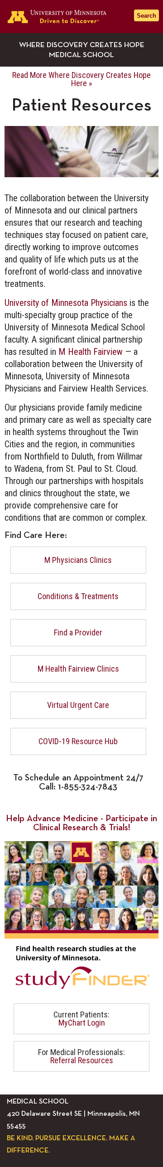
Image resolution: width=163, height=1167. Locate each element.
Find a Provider (78, 632)
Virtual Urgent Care (78, 705)
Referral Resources (81, 1060)
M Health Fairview (90, 351)
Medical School (81, 55)
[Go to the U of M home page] (63, 16)
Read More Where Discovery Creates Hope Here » (81, 79)
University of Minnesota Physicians (66, 302)
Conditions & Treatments (78, 596)
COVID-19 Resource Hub (78, 741)
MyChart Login (81, 1022)
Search (146, 15)
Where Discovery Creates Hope (81, 45)
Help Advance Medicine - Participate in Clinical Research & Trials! (81, 823)
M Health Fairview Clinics (78, 668)
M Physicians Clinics (78, 560)
